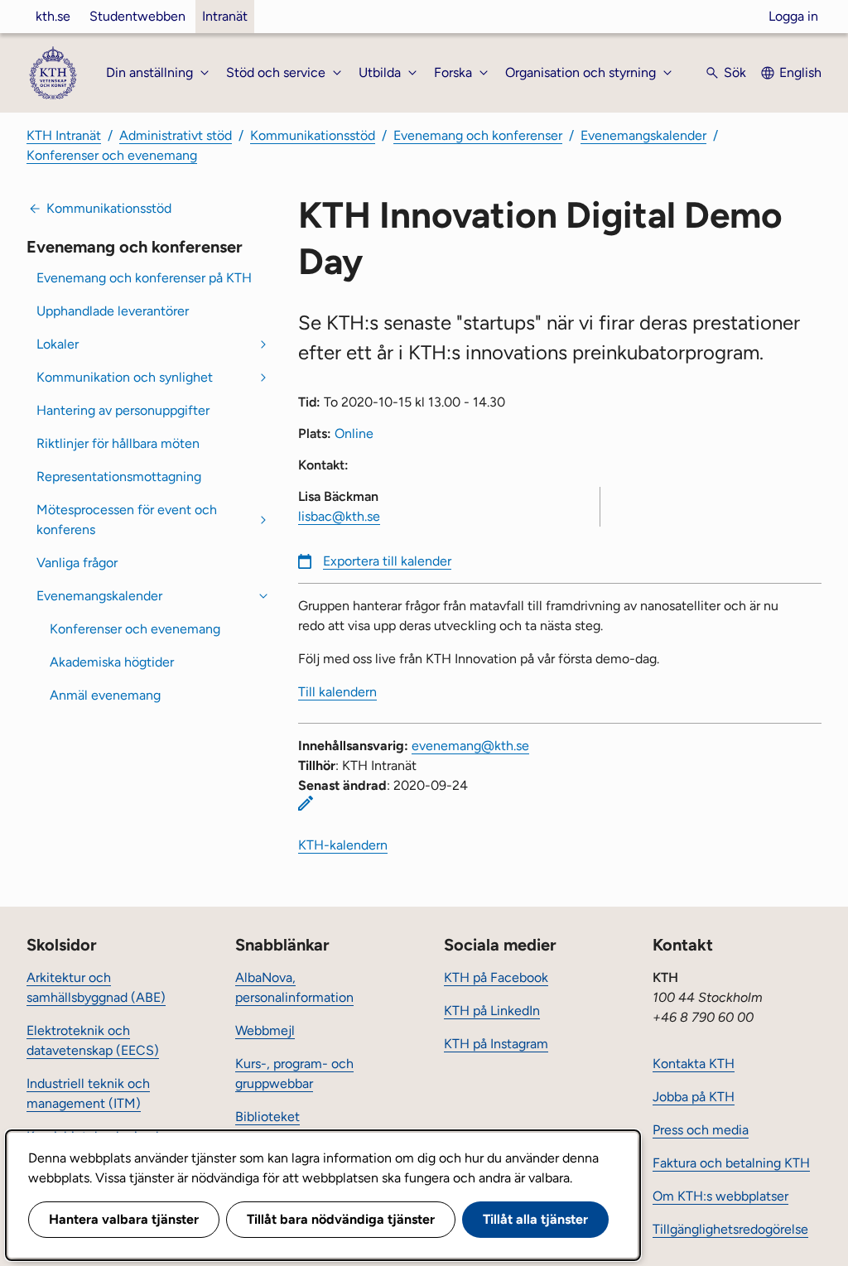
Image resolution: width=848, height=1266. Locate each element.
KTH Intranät (63, 135)
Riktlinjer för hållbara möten (118, 443)
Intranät (225, 16)
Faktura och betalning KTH (731, 1163)
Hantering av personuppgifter (123, 410)
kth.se (53, 16)
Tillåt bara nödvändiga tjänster (341, 1219)
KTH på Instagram (496, 1044)
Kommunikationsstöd (312, 135)
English (800, 72)
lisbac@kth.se (339, 516)
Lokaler (57, 344)
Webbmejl (265, 1030)
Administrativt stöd (175, 135)
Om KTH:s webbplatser (720, 1196)
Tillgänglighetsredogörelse (730, 1229)
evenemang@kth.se (470, 745)
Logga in (793, 16)
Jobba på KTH (694, 1097)
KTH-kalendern (343, 845)
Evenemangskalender (643, 135)
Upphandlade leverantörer (112, 311)
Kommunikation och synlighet (124, 377)
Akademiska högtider (112, 662)
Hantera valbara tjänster (124, 1219)
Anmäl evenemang (105, 695)
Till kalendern (337, 692)
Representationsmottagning (118, 476)
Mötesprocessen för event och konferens (126, 519)
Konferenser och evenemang (111, 155)
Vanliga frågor (77, 562)
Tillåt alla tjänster (535, 1219)
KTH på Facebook (496, 977)
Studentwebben (137, 16)
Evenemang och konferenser (477, 135)
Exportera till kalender (387, 561)
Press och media (701, 1130)
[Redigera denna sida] (305, 803)
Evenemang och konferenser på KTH (144, 278)
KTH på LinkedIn (492, 1010)
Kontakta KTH (694, 1063)
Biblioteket (267, 1116)
